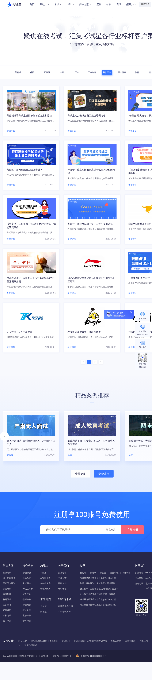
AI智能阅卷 (45, 583)
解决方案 (84, 4)
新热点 (103, 572)
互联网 (47, 72)
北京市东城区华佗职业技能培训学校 (90, 641)
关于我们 (63, 565)
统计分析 (27, 610)
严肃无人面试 (9, 583)
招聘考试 (7, 572)
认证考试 (7, 589)
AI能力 (43, 4)
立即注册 (132, 529)
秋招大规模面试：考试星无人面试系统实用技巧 (99, 583)
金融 (62, 72)
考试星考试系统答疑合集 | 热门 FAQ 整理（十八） (99, 599)
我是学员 (145, 4)
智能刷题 (7, 594)
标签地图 (45, 656)
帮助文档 (62, 583)
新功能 (83, 572)
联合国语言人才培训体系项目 (44, 641)
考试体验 (62, 589)
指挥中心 (27, 599)
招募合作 (131, 4)
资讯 (118, 4)
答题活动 (7, 599)
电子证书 (27, 615)
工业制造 (92, 72)
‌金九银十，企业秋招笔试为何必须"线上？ (99, 589)
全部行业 (17, 72)
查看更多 (80, 473)
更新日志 (62, 578)
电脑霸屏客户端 (65, 606)
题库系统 (27, 578)
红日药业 (22, 641)
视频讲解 (126, 572)
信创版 (43, 606)
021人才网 (116, 641)
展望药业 (66, 641)
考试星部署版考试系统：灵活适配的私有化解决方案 (99, 605)
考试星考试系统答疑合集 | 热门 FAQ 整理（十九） (99, 578)
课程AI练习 (45, 589)
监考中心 (27, 594)
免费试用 (103, 473)
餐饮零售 (107, 72)
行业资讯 (114, 572)
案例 (98, 4)
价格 (108, 4)
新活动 (93, 572)
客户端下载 (65, 599)
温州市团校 (130, 641)
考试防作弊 (28, 589)
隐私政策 (110, 529)
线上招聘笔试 (9, 578)
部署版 (43, 611)
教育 (137, 72)
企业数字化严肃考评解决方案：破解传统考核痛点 (99, 594)
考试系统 (27, 583)
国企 (77, 72)
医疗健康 (122, 72)
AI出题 (43, 572)
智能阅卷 (27, 605)
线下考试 (7, 621)
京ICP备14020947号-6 (62, 656)
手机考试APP (64, 611)
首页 (32, 4)
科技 (32, 72)
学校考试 (7, 615)
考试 (56, 4)
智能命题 (27, 572)
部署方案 (45, 599)
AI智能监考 (45, 578)
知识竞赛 (7, 605)
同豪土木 (144, 641)
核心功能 (28, 565)
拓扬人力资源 (30, 645)
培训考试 (7, 610)
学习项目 (27, 621)
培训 (69, 4)
